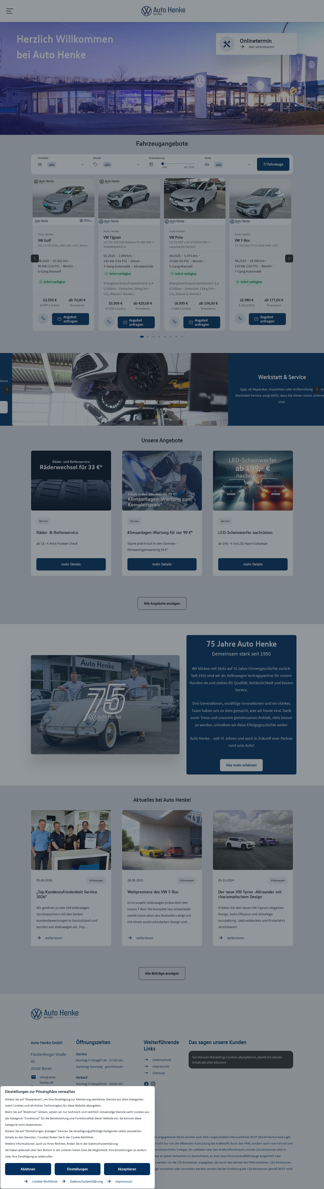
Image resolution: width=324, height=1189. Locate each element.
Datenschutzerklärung (86, 1181)
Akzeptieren (127, 1169)
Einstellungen (77, 1169)
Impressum (123, 1181)
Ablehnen (28, 1169)
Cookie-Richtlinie (45, 1181)
